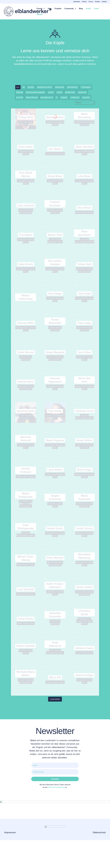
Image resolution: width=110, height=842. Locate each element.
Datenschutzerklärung (56, 787)
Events (39, 8)
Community (69, 8)
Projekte (58, 8)
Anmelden (55, 779)
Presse (91, 1)
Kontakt (97, 1)
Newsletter (76, 1)
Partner (84, 1)
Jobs (49, 8)
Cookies (104, 1)
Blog (81, 8)
